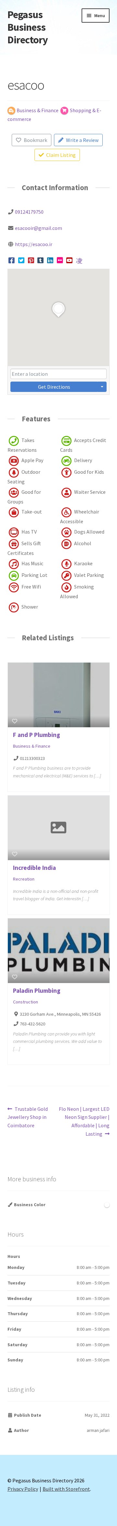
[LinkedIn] (50, 260)
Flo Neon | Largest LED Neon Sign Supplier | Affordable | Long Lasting (84, 1121)
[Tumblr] (40, 260)
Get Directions (54, 387)
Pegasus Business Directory (27, 27)
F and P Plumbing (36, 735)
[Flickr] (60, 260)
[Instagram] (79, 260)
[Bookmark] (14, 721)
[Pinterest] (31, 260)
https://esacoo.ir (33, 244)
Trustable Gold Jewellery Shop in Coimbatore (27, 1117)
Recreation (23, 879)
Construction (25, 1002)
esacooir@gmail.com (38, 228)
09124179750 (29, 212)
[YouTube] (69, 260)
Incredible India (34, 867)
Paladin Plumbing (36, 990)
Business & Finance (31, 746)
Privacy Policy (22, 1489)
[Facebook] (11, 260)
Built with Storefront (66, 1489)
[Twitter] (21, 260)
